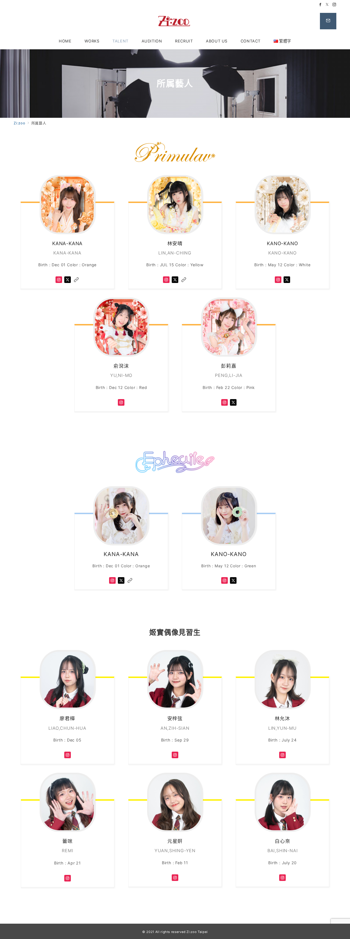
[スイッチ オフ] (328, 21)
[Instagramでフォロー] (334, 5)
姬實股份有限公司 (175, 21)
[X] (67, 279)
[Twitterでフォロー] (327, 5)
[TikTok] (76, 279)
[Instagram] (58, 279)
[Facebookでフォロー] (320, 5)
